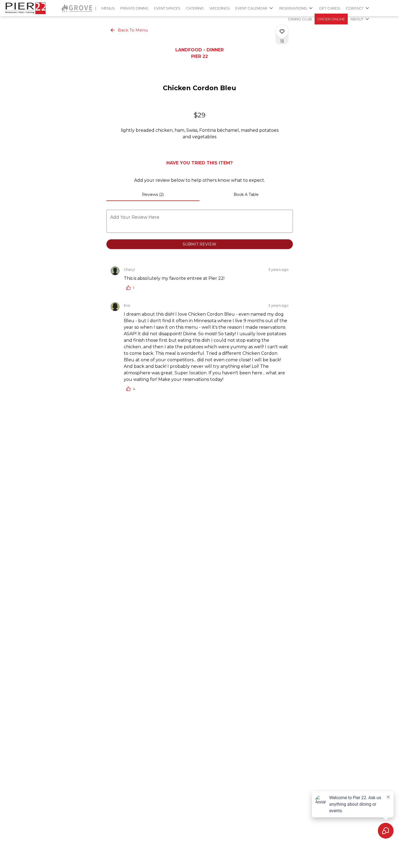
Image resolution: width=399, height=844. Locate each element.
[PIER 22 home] (28, 8)
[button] (255, 8)
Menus (108, 8)
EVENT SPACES (167, 8)
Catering (195, 8)
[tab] (153, 194)
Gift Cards (329, 8)
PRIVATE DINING (134, 8)
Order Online (331, 19)
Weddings (219, 8)
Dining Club (300, 19)
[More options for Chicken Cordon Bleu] (282, 31)
